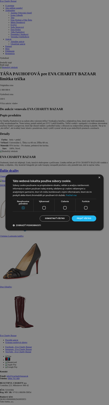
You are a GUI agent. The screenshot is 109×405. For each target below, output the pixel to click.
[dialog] (54, 202)
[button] (27, 225)
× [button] (99, 178)
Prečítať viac (71, 195)
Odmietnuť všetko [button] (55, 218)
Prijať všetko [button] (84, 218)
